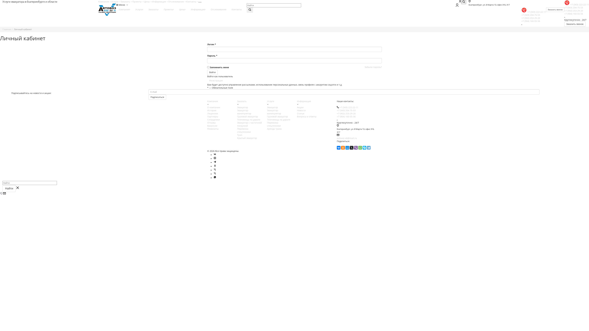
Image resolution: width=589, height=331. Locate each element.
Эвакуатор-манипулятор (244, 112)
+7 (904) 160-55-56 (573, 13)
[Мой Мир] (347, 148)
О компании (213, 107)
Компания (104, 1)
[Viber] (356, 148)
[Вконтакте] (214, 154)
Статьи (300, 113)
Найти (9, 188)
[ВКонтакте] (339, 148)
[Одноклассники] (343, 148)
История (211, 110)
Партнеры (212, 116)
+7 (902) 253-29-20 (573, 10)
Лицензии (212, 113)
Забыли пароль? (373, 67)
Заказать (126, 1)
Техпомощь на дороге (248, 119)
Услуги (115, 1)
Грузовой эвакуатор (247, 116)
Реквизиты (213, 128)
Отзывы (211, 122)
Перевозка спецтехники (244, 130)
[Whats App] (214, 177)
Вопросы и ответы (306, 116)
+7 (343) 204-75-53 (573, 7)
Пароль (212, 55)
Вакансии (212, 125)
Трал (239, 134)
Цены (147, 1)
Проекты (137, 1)
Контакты (191, 1)
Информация (159, 1)
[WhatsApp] (360, 148)
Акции (300, 107)
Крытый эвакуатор (247, 138)
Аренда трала (274, 128)
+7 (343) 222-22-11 (579, 4)
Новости (301, 110)
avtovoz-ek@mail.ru (347, 138)
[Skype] (364, 148)
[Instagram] (214, 158)
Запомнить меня (219, 67)
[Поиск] (463, 2)
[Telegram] (369, 148)
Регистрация (216, 80)
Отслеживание (176, 1)
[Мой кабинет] (460, 1)
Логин (211, 44)
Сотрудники (213, 119)
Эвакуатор (242, 107)
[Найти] (250, 10)
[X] (351, 148)
